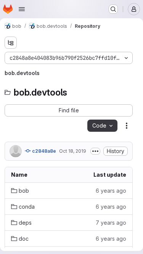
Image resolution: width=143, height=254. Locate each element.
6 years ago (111, 190)
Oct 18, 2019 (72, 151)
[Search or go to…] (113, 9)
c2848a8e (43, 151)
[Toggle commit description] (95, 151)
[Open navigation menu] (22, 9)
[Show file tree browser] (11, 43)
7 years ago (111, 222)
